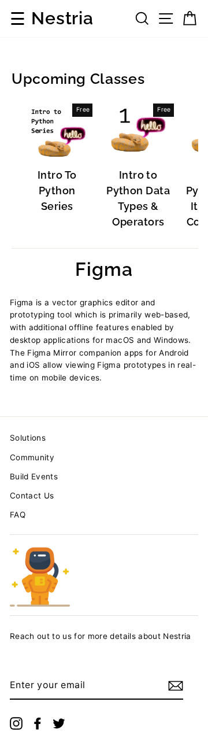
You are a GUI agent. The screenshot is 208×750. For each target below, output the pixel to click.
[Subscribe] (175, 686)
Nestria (62, 18)
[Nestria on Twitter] (59, 723)
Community (32, 457)
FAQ (17, 514)
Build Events (34, 476)
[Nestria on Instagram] (16, 723)
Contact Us (32, 495)
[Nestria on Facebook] (37, 723)
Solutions (28, 437)
